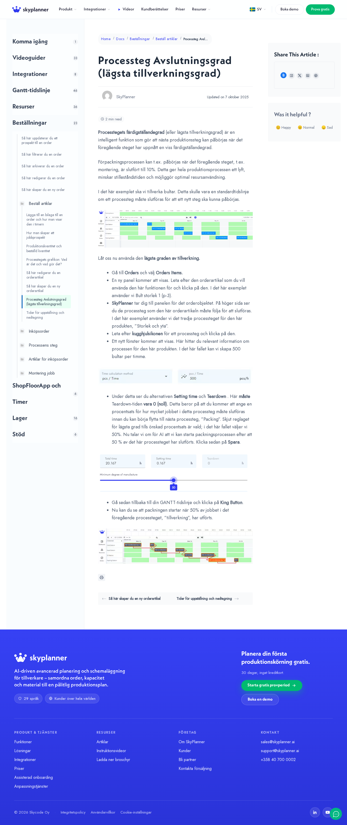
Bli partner (187, 760)
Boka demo (289, 9)
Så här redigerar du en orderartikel (43, 275)
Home (106, 38)
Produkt (65, 9)
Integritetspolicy (73, 812)
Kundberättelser (154, 9)
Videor (128, 9)
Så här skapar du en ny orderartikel (43, 288)
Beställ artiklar (40, 203)
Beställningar (140, 38)
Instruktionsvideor (111, 751)
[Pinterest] (316, 76)
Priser (180, 9)
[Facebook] (292, 76)
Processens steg (43, 345)
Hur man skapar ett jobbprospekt (40, 235)
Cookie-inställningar (136, 812)
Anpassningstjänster (31, 786)
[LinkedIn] (308, 76)
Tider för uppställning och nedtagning (45, 315)
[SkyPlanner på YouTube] (328, 812)
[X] (300, 76)
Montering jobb (42, 373)
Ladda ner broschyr (113, 760)
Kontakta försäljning (195, 768)
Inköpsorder (39, 331)
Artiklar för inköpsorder (48, 359)
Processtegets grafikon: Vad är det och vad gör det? (46, 262)
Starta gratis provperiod (268, 685)
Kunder (185, 751)
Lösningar (22, 751)
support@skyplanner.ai (280, 751)
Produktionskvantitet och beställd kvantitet (44, 248)
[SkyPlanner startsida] (30, 9)
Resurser (199, 9)
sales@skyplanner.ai (278, 742)
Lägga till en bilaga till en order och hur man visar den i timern (44, 219)
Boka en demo (260, 700)
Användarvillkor (103, 812)
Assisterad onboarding (33, 777)
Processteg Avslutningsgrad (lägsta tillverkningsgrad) (46, 301)
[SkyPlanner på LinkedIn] (315, 812)
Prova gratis (320, 9)
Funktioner (23, 742)
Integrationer (95, 9)
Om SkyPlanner (192, 742)
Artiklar (102, 742)
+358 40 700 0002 (278, 760)
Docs (120, 38)
